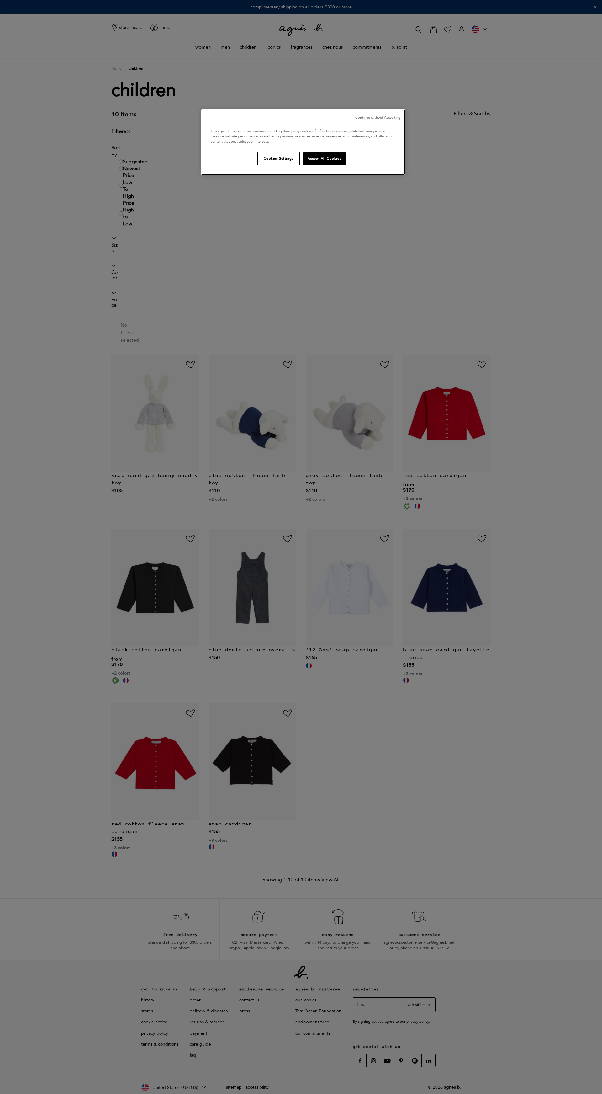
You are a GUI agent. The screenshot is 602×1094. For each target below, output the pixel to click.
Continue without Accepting (377, 117)
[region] (303, 142)
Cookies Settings (278, 158)
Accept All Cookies (324, 158)
